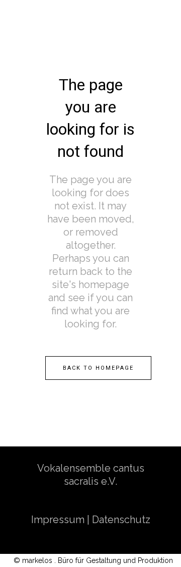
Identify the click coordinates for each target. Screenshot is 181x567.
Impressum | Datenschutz (90, 520)
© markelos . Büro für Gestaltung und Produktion (93, 560)
